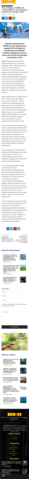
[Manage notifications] (3, 475)
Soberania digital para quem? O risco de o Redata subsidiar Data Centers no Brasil (10, 279)
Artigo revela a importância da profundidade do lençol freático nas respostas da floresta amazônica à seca (8, 239)
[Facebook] (3, 18)
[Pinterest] (10, 18)
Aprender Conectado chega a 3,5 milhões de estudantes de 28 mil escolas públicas (10, 370)
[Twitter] (6, 18)
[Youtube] (17, 422)
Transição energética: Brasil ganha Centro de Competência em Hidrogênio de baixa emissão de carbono (10, 257)
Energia (3, 5)
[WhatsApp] (13, 18)
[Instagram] (14, 422)
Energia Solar (9, 5)
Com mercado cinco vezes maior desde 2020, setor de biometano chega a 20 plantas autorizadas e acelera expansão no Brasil (11, 269)
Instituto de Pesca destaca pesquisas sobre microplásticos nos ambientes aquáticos (11, 361)
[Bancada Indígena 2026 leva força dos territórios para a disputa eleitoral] (23, 380)
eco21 (4, 14)
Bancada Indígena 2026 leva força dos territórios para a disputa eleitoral (11, 379)
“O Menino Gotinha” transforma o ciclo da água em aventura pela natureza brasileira (10, 400)
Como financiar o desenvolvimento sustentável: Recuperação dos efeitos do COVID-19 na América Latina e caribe (21, 239)
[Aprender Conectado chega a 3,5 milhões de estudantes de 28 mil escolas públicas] (23, 371)
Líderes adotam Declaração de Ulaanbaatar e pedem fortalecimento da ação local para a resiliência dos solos (11, 389)
